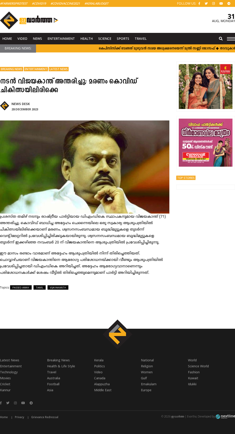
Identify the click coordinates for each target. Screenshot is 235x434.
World (192, 360)
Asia (50, 390)
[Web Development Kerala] (225, 416)
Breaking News (11, 69)
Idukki (192, 384)
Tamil (39, 287)
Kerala (99, 360)
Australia (53, 378)
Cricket (5, 384)
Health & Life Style (61, 366)
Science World (198, 366)
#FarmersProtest (13, 3)
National (147, 360)
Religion (147, 366)
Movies (5, 378)
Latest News (59, 69)
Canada (99, 378)
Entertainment (61, 38)
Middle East (103, 390)
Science (104, 38)
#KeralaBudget (96, 3)
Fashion (194, 372)
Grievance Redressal (44, 417)
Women (147, 372)
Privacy (19, 417)
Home (7, 38)
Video (22, 38)
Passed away (20, 287)
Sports (123, 38)
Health (86, 38)
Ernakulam (149, 384)
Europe (146, 390)
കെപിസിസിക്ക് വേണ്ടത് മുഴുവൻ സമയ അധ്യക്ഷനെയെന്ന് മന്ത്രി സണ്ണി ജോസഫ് (149, 48)
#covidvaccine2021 (65, 3)
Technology (9, 372)
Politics (99, 366)
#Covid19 (39, 3)
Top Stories (186, 178)
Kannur (5, 390)
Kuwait (193, 378)
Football (53, 384)
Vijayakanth (58, 287)
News (37, 38)
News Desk (20, 104)
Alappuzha (102, 384)
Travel (141, 38)
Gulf (144, 378)
